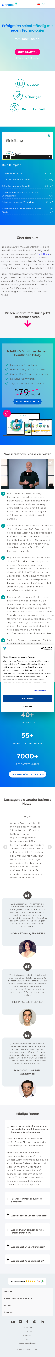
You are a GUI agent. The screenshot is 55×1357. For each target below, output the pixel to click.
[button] (27, 1281)
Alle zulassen (28, 698)
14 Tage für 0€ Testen (27, 401)
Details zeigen (40, 690)
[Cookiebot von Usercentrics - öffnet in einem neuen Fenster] (41, 648)
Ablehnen (27, 707)
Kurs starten (27, 52)
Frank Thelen (43, 253)
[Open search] (44, 3)
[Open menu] (49, 3)
